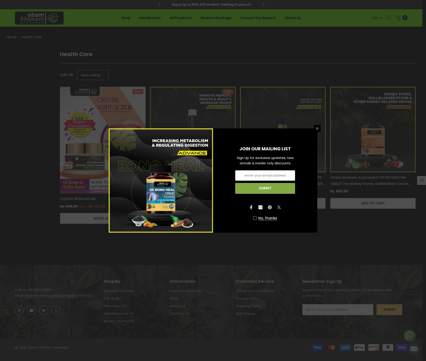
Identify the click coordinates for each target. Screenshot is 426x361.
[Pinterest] (269, 207)
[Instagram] (260, 207)
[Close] (317, 128)
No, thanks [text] (267, 218)
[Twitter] (279, 207)
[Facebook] (251, 207)
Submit (265, 188)
